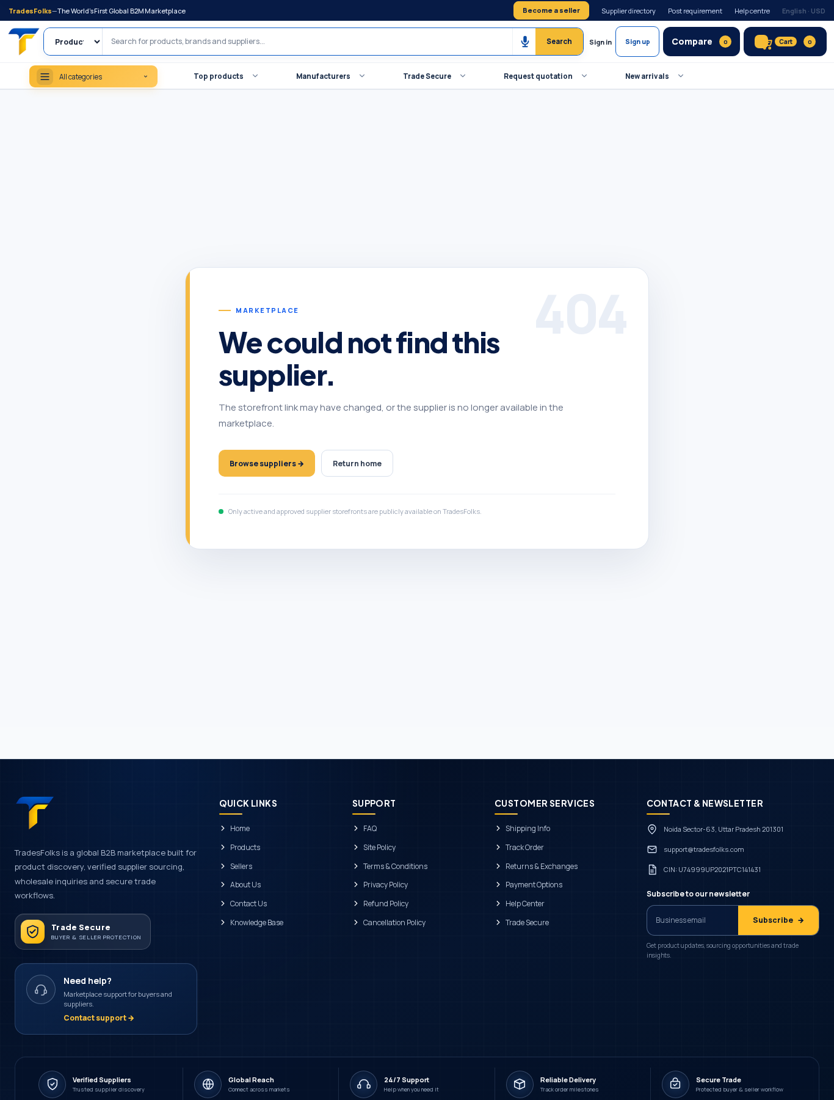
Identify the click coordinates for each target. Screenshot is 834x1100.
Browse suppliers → (267, 463)
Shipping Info (528, 829)
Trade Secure (427, 76)
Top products (219, 76)
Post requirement (695, 10)
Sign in (600, 41)
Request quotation (538, 76)
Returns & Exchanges (542, 866)
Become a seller (551, 10)
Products (245, 848)
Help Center (525, 904)
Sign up (637, 41)
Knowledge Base (256, 923)
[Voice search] (524, 41)
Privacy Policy (385, 885)
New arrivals (647, 76)
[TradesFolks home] (25, 41)
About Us (245, 885)
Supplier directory (628, 10)
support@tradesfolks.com (704, 849)
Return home (357, 463)
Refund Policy (385, 904)
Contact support (98, 1018)
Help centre (752, 10)
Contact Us (248, 904)
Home (240, 829)
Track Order (525, 848)
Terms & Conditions (395, 866)
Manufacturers (323, 76)
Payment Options (534, 885)
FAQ (370, 829)
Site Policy (379, 848)
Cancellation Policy (394, 923)
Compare (700, 41)
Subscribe (778, 920)
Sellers (241, 866)
